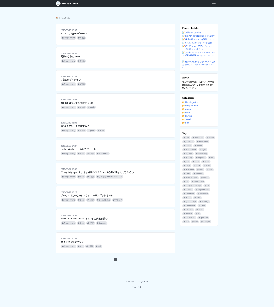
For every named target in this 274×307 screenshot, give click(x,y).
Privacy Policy (137, 287)
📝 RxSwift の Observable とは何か (198, 35)
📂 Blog (186, 122)
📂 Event (186, 112)
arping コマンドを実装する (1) (77, 102)
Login (213, 3)
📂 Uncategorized (190, 102)
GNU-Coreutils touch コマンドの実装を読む (84, 218)
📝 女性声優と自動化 (191, 32)
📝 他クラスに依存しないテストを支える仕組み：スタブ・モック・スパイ (198, 64)
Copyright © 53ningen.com (137, 281)
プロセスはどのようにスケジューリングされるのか (87, 195)
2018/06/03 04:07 (69, 145)
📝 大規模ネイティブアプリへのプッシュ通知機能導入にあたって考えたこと (198, 55)
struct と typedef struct (74, 33)
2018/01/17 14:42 (69, 238)
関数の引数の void (70, 56)
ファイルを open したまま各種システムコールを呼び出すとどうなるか (97, 172)
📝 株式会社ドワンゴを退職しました (198, 39)
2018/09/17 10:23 (69, 76)
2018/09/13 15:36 (69, 122)
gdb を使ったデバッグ (72, 241)
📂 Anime (186, 109)
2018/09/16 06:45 (69, 99)
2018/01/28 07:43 (69, 215)
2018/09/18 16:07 (69, 30)
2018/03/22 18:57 (69, 169)
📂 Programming (190, 105)
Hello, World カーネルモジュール (78, 149)
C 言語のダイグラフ (71, 79)
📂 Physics (187, 115)
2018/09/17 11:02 (69, 53)
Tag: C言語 (66, 18)
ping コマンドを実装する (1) (75, 125)
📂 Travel (186, 119)
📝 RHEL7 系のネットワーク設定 (197, 42)
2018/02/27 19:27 (69, 192)
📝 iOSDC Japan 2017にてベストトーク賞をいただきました (198, 47)
